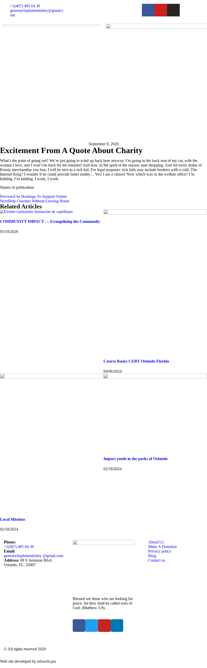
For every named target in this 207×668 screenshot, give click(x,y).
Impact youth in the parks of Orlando (136, 459)
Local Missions (12, 519)
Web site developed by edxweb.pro (28, 661)
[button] (52, 25)
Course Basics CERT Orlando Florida (136, 361)
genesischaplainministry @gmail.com (33, 556)
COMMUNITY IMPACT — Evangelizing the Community (50, 221)
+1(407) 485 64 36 (19, 546)
